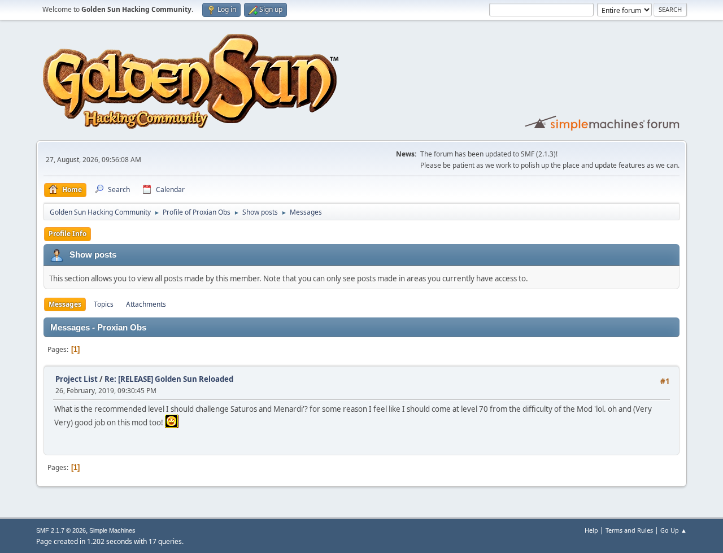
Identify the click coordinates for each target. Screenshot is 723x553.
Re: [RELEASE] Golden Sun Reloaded (168, 379)
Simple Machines (112, 530)
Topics (104, 304)
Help (591, 530)
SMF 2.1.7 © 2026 (61, 530)
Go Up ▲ (673, 530)
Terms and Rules (629, 530)
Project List (76, 379)
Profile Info (67, 233)
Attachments (146, 304)
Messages (65, 304)
